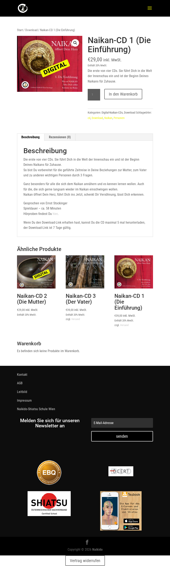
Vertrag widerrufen (85, 560)
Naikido (97, 549)
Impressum (24, 400)
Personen (119, 118)
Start (20, 30)
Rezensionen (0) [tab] (60, 137)
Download (31, 30)
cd (89, 118)
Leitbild (22, 392)
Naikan (108, 118)
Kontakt (22, 375)
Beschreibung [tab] (30, 137)
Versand (75, 319)
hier (55, 214)
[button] (75, 43)
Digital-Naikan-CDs (112, 112)
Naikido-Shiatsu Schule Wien (36, 409)
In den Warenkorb (123, 94)
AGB (20, 383)
